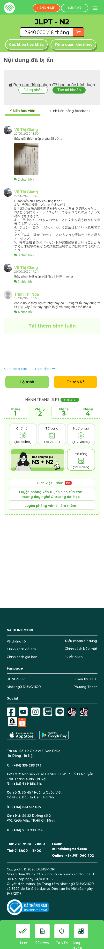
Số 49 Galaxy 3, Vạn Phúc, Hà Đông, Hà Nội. (34, 753)
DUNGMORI (16, 679)
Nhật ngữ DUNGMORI (24, 687)
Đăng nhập (46, 8)
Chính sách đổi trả (21, 649)
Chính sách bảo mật (81, 648)
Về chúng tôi (17, 641)
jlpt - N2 (52, 21)
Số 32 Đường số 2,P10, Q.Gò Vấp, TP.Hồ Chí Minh (31, 818)
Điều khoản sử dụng (81, 641)
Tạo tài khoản (69, 90)
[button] (52, 483)
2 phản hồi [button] (25, 179)
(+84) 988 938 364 (26, 830)
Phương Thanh (85, 687)
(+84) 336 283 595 (25, 765)
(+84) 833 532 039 (25, 807)
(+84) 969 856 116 (25, 783)
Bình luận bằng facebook (70, 111)
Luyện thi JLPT (85, 679)
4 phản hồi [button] (25, 312)
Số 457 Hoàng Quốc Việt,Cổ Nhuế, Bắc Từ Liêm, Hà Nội (34, 794)
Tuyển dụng (74, 656)
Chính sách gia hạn (22, 657)
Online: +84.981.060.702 (73, 855)
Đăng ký (75, 8)
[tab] (52, 483)
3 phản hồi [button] (25, 255)
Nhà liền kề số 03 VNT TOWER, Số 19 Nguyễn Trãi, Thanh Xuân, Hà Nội (50, 776)
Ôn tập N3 (75, 382)
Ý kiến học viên (22, 111)
